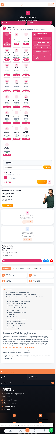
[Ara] (49, 4)
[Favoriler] (49, 182)
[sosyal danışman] (26, 4)
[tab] (13, 23)
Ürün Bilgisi (7, 268)
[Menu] (2, 4)
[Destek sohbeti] (51, 430)
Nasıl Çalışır (38, 268)
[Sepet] (27, 430)
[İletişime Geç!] (52, 383)
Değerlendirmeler (19, 268)
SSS (29, 268)
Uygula (48, 167)
